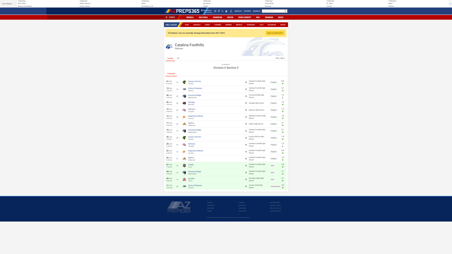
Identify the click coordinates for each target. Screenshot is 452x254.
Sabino (191, 124)
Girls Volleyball (7, 4)
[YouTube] (226, 11)
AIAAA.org (242, 211)
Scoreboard (275, 202)
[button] (450, 4)
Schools (256, 11)
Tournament (251, 24)
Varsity (170, 58)
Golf (258, 17)
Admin (209, 211)
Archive (283, 24)
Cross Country (244, 17)
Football (190, 17)
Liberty (191, 165)
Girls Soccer (171, 24)
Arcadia (191, 179)
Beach (280, 17)
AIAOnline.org (275, 211)
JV (178, 58)
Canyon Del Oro (194, 82)
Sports (172, 17)
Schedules (197, 24)
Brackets (239, 24)
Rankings (229, 24)
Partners (242, 208)
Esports (247, 11)
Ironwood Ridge (194, 96)
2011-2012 (280, 58)
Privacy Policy (276, 208)
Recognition (272, 24)
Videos (209, 202)
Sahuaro (191, 110)
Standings (217, 24)
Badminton (217, 17)
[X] (222, 11)
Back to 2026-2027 (275, 33)
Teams (187, 24)
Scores (207, 24)
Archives (242, 205)
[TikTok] (231, 11)
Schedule (171, 73)
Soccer (230, 17)
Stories (242, 202)
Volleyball (203, 17)
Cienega (191, 103)
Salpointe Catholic (195, 117)
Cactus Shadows (195, 89)
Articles (238, 11)
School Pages (275, 205)
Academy (210, 208)
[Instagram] (215, 11)
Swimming (269, 17)
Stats (261, 24)
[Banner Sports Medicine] (206, 11)
